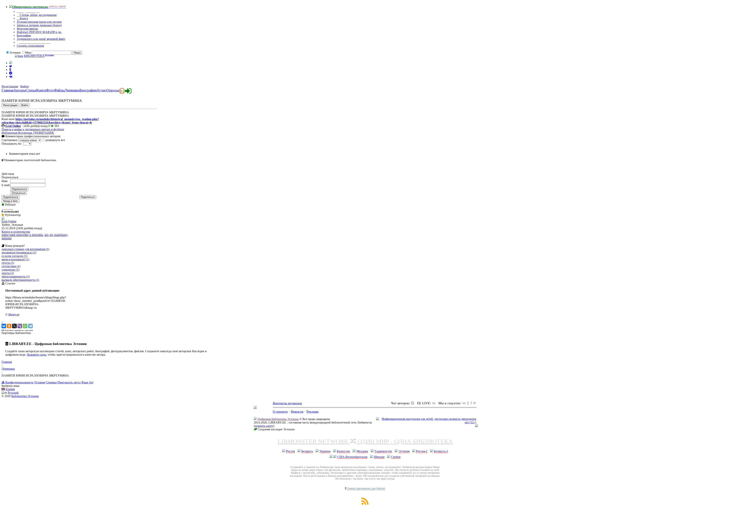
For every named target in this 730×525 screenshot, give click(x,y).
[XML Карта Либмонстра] (365, 503)
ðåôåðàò (7, 238)
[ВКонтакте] (4, 326)
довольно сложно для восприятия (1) (25, 249)
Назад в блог (10, 201)
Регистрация (10, 86)
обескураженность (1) (16, 276)
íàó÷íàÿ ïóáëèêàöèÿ (55, 235)
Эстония (403, 451)
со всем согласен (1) (14, 256)
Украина (324, 451)
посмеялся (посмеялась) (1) (19, 252)
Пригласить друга (69, 382)
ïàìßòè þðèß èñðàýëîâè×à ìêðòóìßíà (22, 235)
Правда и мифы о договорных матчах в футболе (33, 129)
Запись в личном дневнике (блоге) (39, 25)
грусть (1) (8, 262)
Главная (7, 361)
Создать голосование (30, 45)
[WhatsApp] (25, 326)
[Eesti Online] (3, 218)
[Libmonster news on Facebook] (471, 403)
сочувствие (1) (11, 266)
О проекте (280, 411)
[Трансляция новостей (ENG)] (10, 66)
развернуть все (55, 140)
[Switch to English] (10, 62)
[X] (14, 326)
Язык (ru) (87, 382)
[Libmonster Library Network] (476, 426)
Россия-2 (421, 451)
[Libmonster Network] (426, 422)
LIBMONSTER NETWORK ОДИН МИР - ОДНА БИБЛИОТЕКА (365, 441)
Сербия (395, 456)
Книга (23, 18)
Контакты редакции (287, 403)
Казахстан (343, 451)
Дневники (8, 368)
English (10, 389)
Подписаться (10, 197)
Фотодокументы (27, 28)
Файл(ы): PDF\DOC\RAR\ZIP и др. (39, 32)
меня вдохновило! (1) (15, 259)
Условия (39, 382)
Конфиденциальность (19, 382)
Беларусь (307, 451)
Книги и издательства (16, 231)
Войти (24, 86)
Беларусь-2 (441, 451)
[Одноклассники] (9, 326)
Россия (290, 451)
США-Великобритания (352, 456)
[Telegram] (30, 326)
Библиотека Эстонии (25, 396)
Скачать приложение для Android (366, 488)
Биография (24, 35)
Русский (13, 392)
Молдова (362, 451)
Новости (297, 411)
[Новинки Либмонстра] (468, 403)
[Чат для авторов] (413, 403)
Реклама (312, 411)
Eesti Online (13, 126)
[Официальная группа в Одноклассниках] (10, 69)
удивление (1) (10, 269)
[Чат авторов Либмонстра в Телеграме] (10, 73)
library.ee (13, 314)
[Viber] (19, 326)
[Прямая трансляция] (434, 403)
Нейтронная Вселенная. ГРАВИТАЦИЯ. (28, 132)
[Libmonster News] (474, 403)
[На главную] (255, 408)
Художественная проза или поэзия (39, 21)
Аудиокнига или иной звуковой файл (41, 38)
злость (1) (8, 273)
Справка (51, 382)
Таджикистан (383, 451)
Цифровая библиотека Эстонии (278, 419)
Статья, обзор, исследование (38, 15)
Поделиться (88, 197)
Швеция (379, 456)
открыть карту (264, 425)
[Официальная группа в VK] (10, 76)
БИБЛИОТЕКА (34, 56)
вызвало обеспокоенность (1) (20, 280)
